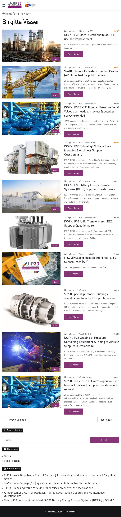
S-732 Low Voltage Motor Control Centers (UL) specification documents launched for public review (60, 477)
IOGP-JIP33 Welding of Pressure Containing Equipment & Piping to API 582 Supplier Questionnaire (91, 342)
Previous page (17, 419)
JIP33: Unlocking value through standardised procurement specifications (48, 488)
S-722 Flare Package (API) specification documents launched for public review (52, 483)
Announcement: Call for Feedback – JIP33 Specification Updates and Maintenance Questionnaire (54, 494)
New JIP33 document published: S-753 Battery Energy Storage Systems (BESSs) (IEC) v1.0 (59, 500)
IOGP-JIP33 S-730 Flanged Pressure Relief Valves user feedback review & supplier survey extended (91, 111)
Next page (106, 419)
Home (8, 13)
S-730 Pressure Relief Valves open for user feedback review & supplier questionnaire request (91, 385)
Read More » (73, 54)
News (7, 456)
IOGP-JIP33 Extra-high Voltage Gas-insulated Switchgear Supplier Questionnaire (87, 150)
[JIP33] (22, 5)
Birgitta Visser (72, 31)
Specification (12, 460)
